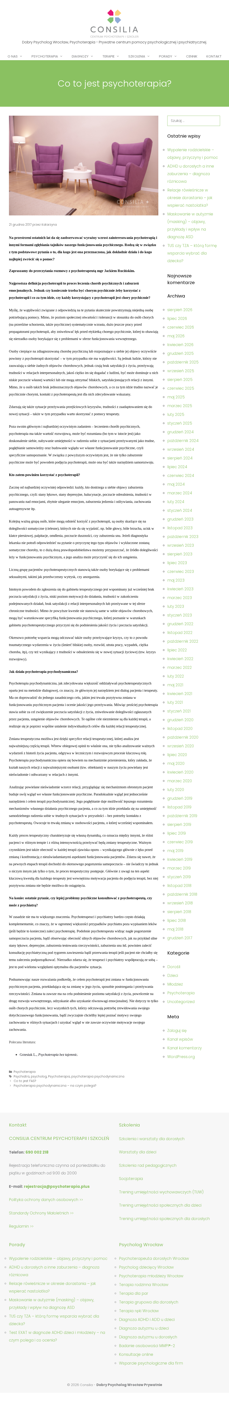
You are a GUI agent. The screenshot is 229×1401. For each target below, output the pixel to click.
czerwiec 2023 (180, 571)
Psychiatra (22, 1076)
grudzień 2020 (180, 720)
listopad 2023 (180, 528)
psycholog (39, 1076)
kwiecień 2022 (180, 658)
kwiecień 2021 (179, 693)
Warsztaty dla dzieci (137, 1152)
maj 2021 (175, 685)
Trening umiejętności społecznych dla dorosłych (164, 1218)
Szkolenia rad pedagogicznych (147, 1165)
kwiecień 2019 (179, 859)
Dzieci (172, 975)
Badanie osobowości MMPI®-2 (147, 1345)
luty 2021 (175, 702)
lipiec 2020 (177, 754)
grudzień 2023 (180, 519)
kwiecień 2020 (180, 772)
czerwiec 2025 (180, 388)
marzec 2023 (179, 597)
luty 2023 (175, 606)
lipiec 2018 (176, 920)
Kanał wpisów (180, 1039)
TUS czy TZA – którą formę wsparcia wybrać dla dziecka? (192, 253)
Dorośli (173, 966)
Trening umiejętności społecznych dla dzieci (160, 1205)
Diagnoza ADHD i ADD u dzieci (147, 1319)
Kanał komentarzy (184, 1048)
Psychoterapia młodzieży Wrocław (151, 1276)
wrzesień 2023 (180, 545)
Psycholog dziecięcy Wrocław (146, 1267)
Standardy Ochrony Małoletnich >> (41, 1213)
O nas (13, 56)
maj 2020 (175, 763)
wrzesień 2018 (180, 903)
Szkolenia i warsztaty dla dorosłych (151, 1139)
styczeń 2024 (179, 510)
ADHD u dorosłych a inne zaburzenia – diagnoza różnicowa (190, 174)
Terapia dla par (133, 1293)
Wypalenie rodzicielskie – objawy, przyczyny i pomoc (58, 1258)
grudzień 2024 (180, 432)
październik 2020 (182, 737)
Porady (165, 56)
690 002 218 (37, 1152)
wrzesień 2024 (180, 449)
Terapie (108, 56)
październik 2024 (183, 440)
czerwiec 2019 (180, 842)
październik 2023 (182, 536)
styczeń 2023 (179, 615)
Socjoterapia (131, 1178)
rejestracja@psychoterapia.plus (57, 1186)
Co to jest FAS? (25, 1081)
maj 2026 (175, 336)
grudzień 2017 (179, 938)
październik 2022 (182, 641)
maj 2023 (175, 580)
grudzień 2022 (180, 624)
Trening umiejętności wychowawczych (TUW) (161, 1192)
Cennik (191, 56)
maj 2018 (175, 929)
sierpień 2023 (179, 554)
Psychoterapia (45, 56)
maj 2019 (175, 850)
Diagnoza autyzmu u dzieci (144, 1328)
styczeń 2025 (179, 423)
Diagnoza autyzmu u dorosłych (148, 1337)
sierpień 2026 (179, 310)
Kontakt (214, 56)
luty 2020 (175, 789)
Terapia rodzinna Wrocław (143, 1284)
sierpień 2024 (180, 458)
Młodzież (175, 984)
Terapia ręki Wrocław (139, 1311)
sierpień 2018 (179, 911)
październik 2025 (183, 362)
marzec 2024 (179, 493)
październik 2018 (182, 894)
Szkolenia (136, 56)
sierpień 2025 (180, 379)
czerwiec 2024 (180, 475)
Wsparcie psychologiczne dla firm (151, 1363)
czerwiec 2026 (180, 327)
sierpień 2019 (179, 824)
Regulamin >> (21, 1226)
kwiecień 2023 (180, 589)
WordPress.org (181, 1056)
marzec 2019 (179, 868)
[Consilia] (114, 23)
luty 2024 (175, 501)
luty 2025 (175, 414)
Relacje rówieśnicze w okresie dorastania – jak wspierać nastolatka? (189, 197)
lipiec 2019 (176, 833)
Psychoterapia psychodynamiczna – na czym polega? (55, 1086)
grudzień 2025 (180, 353)
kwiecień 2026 (180, 344)
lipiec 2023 (177, 563)
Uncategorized (181, 1001)
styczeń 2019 (179, 877)
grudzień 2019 (179, 798)
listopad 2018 (179, 885)
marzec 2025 (179, 405)
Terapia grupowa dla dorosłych (148, 1302)
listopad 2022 (180, 632)
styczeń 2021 (179, 711)
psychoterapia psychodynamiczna (97, 1076)
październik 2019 (182, 815)
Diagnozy (80, 56)
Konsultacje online (136, 1354)
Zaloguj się (177, 1030)
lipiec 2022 (177, 650)
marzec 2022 (179, 667)
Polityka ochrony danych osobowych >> (46, 1199)
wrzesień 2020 (180, 746)
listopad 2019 (179, 807)
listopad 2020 (180, 728)
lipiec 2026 (177, 318)
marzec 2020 (179, 781)
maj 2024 (176, 484)
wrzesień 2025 (180, 371)
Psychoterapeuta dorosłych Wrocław (154, 1258)
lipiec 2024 (177, 467)
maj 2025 (176, 397)
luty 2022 (175, 676)
